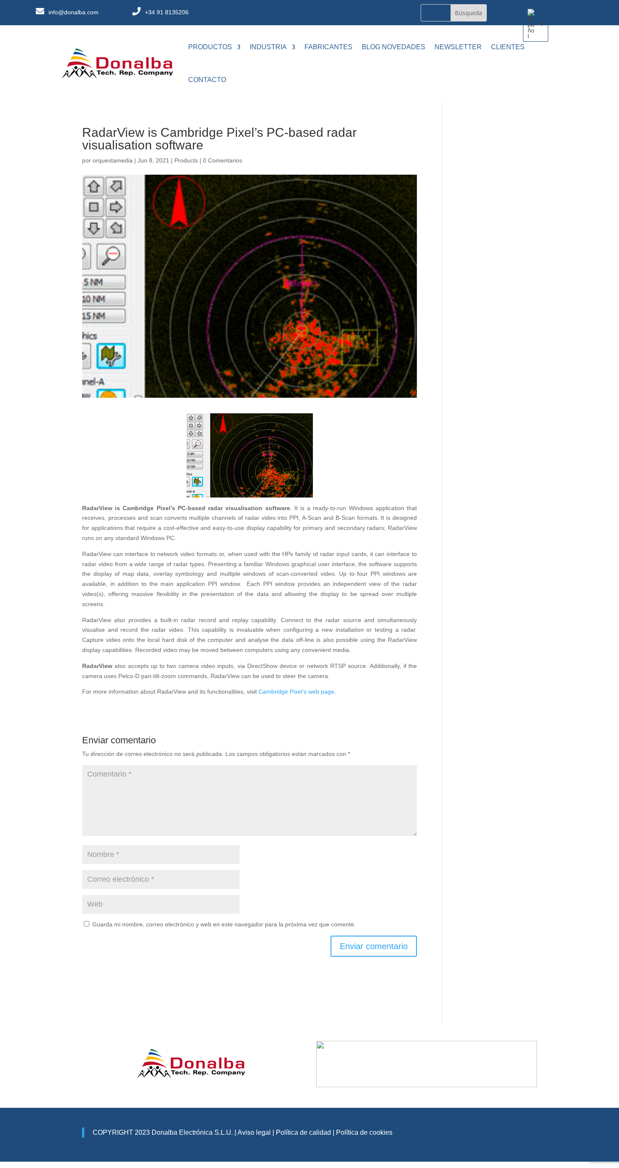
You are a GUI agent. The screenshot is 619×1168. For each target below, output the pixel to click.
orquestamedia (113, 160)
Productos (210, 47)
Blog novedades (393, 47)
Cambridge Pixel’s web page (296, 691)
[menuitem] (535, 24)
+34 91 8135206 (167, 12)
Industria (268, 47)
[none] (535, 24)
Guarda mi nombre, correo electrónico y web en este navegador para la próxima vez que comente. (224, 924)
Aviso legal (254, 1132)
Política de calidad (302, 1132)
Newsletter (458, 47)
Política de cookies (364, 1132)
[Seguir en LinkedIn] (367, 13)
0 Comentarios (222, 160)
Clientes (508, 47)
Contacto (207, 79)
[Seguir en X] (350, 13)
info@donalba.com (73, 12)
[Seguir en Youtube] (384, 13)
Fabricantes (328, 47)
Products (186, 160)
